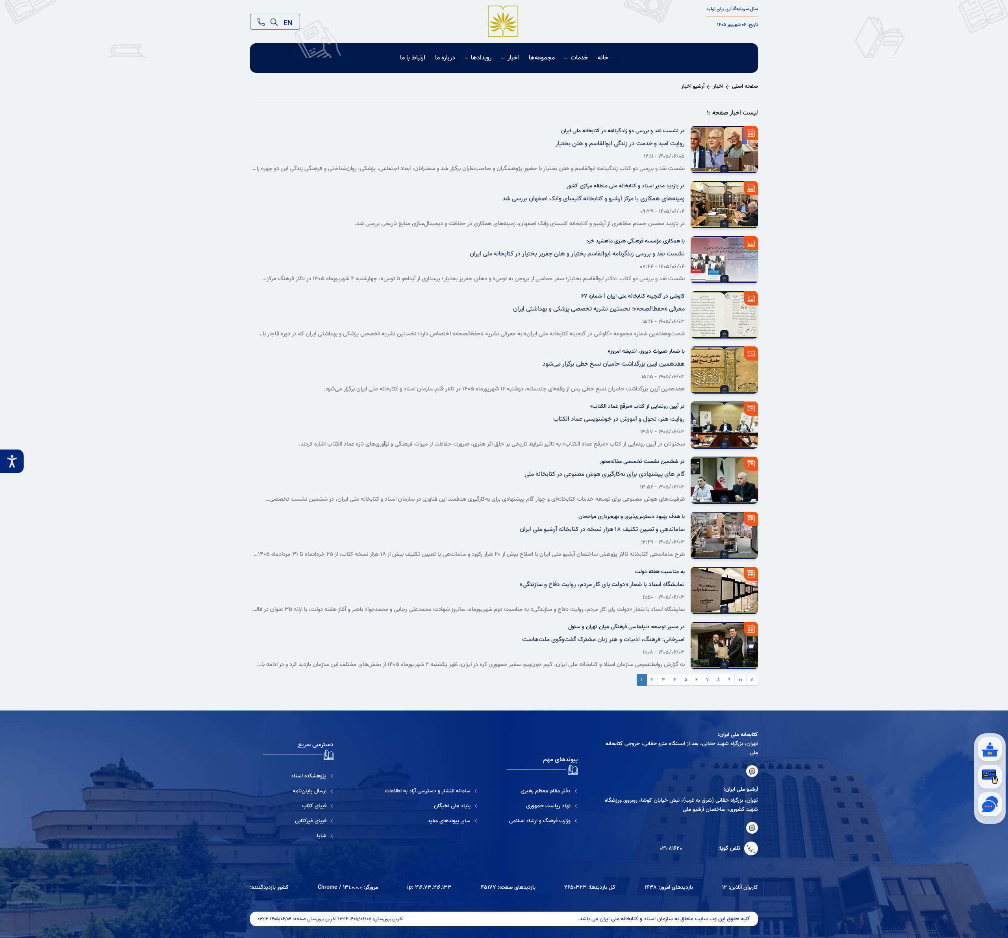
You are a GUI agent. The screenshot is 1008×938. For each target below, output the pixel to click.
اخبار (513, 58)
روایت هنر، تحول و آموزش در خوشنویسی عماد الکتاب (619, 419)
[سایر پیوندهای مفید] (431, 820)
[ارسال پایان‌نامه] (298, 791)
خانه (603, 58)
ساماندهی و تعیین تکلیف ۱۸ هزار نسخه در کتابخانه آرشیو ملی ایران (602, 529)
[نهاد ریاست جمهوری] (543, 805)
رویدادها (481, 58)
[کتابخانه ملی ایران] (752, 771)
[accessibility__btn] (12, 461)
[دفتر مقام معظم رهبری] (543, 791)
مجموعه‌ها (542, 58)
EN (288, 22)
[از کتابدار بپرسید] (989, 749)
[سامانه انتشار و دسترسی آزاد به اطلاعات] (431, 791)
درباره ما (445, 58)
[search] (274, 22)
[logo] (503, 21)
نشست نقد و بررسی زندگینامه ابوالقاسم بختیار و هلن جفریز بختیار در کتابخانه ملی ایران (577, 254)
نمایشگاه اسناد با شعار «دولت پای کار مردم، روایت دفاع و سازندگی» (602, 584)
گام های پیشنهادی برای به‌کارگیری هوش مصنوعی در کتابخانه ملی (604, 474)
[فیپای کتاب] (298, 805)
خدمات (579, 58)
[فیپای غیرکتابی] (298, 820)
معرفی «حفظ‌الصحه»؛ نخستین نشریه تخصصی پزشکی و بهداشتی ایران (599, 309)
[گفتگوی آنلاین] (989, 804)
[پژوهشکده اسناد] (298, 776)
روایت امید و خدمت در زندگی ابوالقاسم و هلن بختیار (620, 144)
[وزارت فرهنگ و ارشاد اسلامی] (543, 820)
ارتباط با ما (412, 58)
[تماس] (261, 22)
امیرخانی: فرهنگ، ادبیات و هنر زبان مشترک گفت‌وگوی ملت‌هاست (603, 640)
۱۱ (752, 679)
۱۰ (740, 679)
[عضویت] (989, 776)
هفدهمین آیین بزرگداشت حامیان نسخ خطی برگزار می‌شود (614, 364)
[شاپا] (298, 835)
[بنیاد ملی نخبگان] (431, 805)
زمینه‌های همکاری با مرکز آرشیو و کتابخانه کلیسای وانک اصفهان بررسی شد (593, 199)
